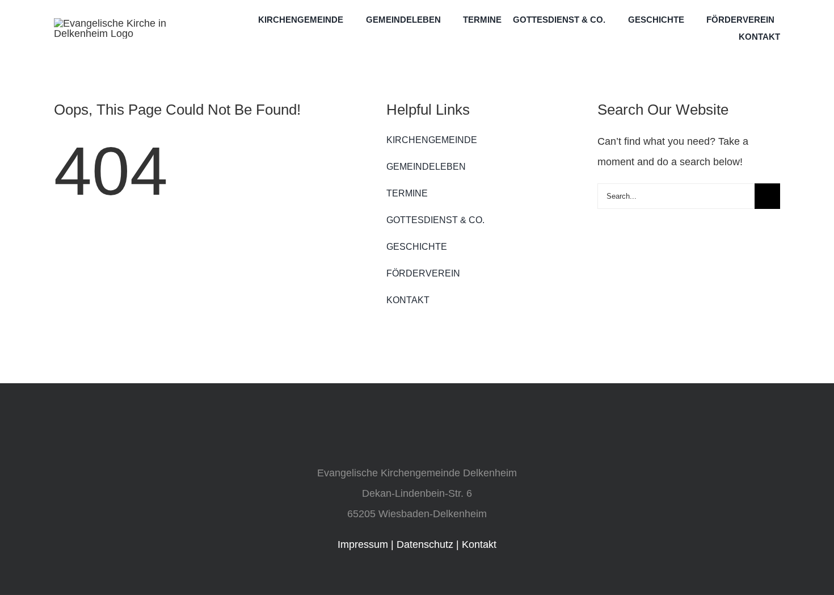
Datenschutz (425, 544)
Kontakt (479, 544)
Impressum (363, 544)
